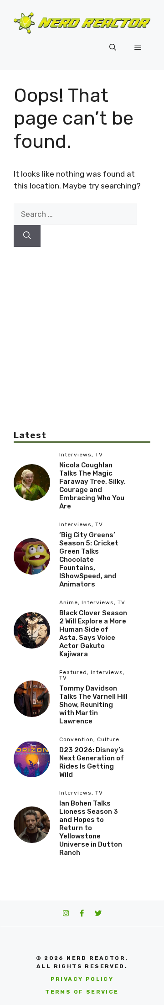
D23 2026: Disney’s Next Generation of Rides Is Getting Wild (91, 762)
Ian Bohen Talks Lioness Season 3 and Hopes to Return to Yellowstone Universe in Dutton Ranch (90, 828)
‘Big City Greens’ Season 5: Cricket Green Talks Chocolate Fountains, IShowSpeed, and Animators (88, 559)
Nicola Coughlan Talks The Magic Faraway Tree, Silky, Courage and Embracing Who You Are (92, 485)
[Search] (27, 236)
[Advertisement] (82, 329)
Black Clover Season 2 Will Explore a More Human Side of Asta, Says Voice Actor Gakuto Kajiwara (93, 633)
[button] (112, 47)
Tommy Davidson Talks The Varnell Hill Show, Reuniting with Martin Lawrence (93, 704)
